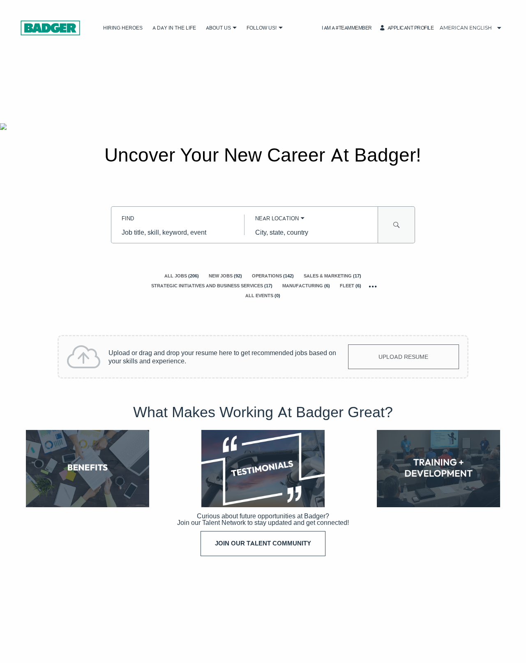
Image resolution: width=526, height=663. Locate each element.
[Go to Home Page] (50, 28)
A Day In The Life (174, 28)
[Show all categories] (373, 286)
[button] (235, 28)
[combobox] (178, 232)
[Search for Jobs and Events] (396, 224)
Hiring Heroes (123, 28)
